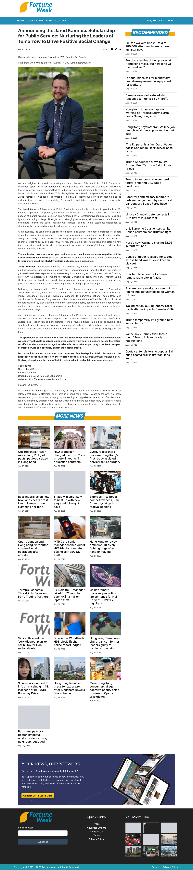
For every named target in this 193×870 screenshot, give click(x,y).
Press (97, 824)
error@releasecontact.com (90, 397)
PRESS (49, 20)
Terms (96, 835)
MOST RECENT (34, 20)
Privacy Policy (96, 839)
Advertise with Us (96, 827)
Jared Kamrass (26, 196)
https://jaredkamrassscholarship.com (47, 379)
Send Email (31, 372)
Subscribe (43, 841)
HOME (20, 20)
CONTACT (60, 20)
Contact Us (96, 831)
